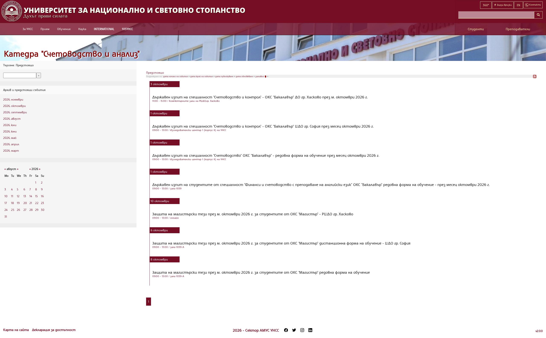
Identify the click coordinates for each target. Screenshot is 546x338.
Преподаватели (518, 29)
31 (5, 216)
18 (12, 203)
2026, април (11, 144)
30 (42, 209)
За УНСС (28, 29)
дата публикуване (224, 76)
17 (5, 203)
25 (12, 209)
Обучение (64, 29)
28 (31, 209)
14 (30, 196)
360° (486, 5)
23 (42, 203)
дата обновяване (245, 76)
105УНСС (127, 29)
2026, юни (10, 131)
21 (30, 203)
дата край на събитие (201, 76)
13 (24, 196)
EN (518, 5)
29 (36, 209)
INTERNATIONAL (104, 29)
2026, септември (15, 112)
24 (5, 209)
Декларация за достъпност (54, 330)
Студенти (476, 29)
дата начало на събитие (176, 76)
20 (25, 203)
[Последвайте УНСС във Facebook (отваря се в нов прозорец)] (286, 330)
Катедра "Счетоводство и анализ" (72, 53)
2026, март (11, 150)
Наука (82, 29)
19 (18, 203)
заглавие (259, 76)
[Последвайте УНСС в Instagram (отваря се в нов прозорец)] (302, 330)
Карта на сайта (16, 330)
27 (24, 209)
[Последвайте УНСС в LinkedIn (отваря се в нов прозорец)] (310, 330)
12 (18, 196)
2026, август (12, 118)
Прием (45, 29)
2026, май (9, 138)
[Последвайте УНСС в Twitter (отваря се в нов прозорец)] (294, 330)
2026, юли (9, 125)
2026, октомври (14, 106)
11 (12, 196)
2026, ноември (13, 99)
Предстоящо (155, 72)
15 (36, 196)
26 (18, 209)
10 (5, 196)
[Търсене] (538, 15)
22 (36, 203)
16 (42, 196)
